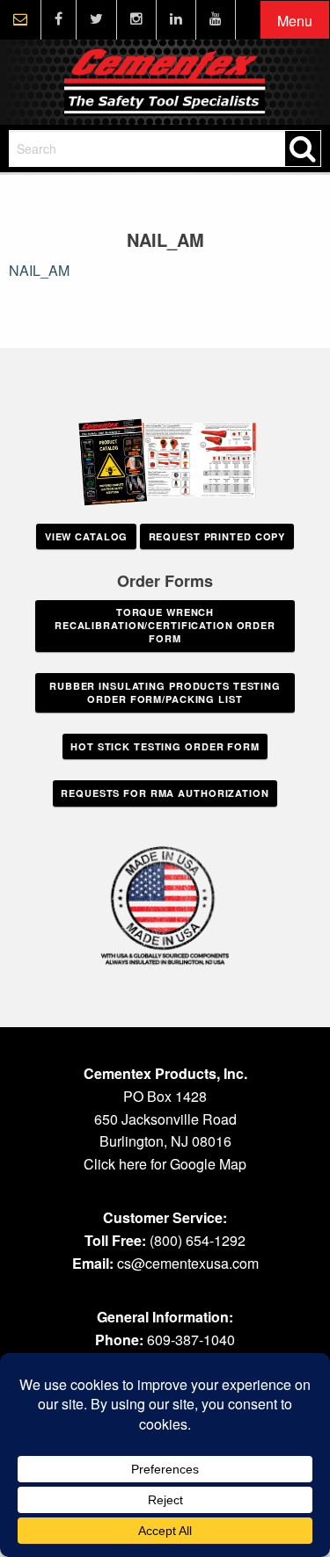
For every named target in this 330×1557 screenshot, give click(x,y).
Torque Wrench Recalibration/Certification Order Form (165, 625)
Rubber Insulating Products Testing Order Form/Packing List (165, 692)
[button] (295, 20)
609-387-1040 (191, 1339)
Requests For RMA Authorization (164, 793)
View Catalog (86, 536)
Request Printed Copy (217, 536)
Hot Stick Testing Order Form (165, 746)
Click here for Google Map (165, 1164)
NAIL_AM (39, 270)
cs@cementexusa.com (188, 1263)
